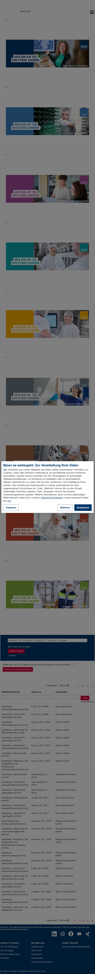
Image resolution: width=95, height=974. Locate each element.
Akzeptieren (83, 507)
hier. (9, 500)
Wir (5, 469)
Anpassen (11, 507)
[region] (47, 487)
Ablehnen (65, 507)
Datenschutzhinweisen (52, 497)
